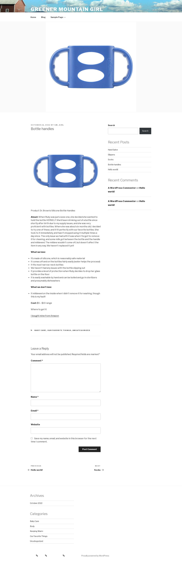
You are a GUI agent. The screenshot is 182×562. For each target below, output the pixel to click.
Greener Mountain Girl (67, 9)
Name (35, 397)
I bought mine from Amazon (45, 316)
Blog (43, 17)
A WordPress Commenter (122, 201)
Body (32, 526)
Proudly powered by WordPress (95, 556)
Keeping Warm (36, 531)
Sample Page (57, 17)
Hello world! (113, 169)
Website (35, 424)
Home (33, 17)
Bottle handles (114, 164)
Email (34, 410)
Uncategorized (81, 330)
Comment (37, 360)
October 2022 (36, 503)
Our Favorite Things (59, 330)
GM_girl (59, 125)
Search (111, 125)
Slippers (111, 154)
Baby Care (40, 330)
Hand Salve (113, 150)
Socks (111, 159)
